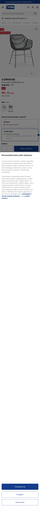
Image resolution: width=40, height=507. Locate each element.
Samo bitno (20, 502)
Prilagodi (20, 494)
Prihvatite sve (20, 487)
